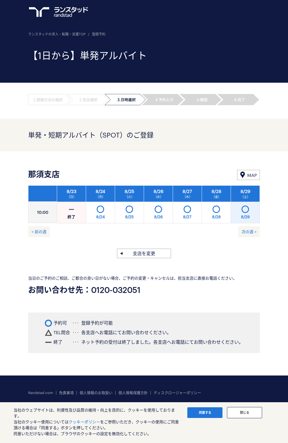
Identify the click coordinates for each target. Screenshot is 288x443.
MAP (252, 175)
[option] (158, 206)
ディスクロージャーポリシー (177, 393)
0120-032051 (116, 289)
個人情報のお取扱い (96, 393)
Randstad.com (40, 393)
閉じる (244, 412)
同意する (205, 412)
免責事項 (66, 393)
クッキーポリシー (84, 421)
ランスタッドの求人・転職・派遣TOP (57, 34)
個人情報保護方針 (133, 393)
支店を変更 (144, 253)
